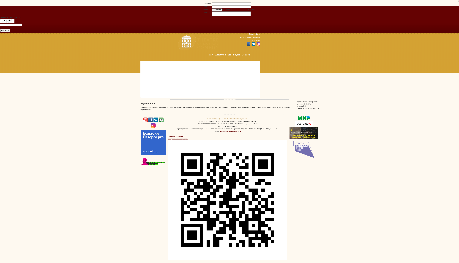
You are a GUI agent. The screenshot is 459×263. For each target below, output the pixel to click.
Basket (251, 34)
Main (211, 55)
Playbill (236, 55)
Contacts (246, 55)
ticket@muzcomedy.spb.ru (230, 131)
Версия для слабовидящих (249, 37)
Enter (258, 34)
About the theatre (223, 55)
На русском (255, 40)
